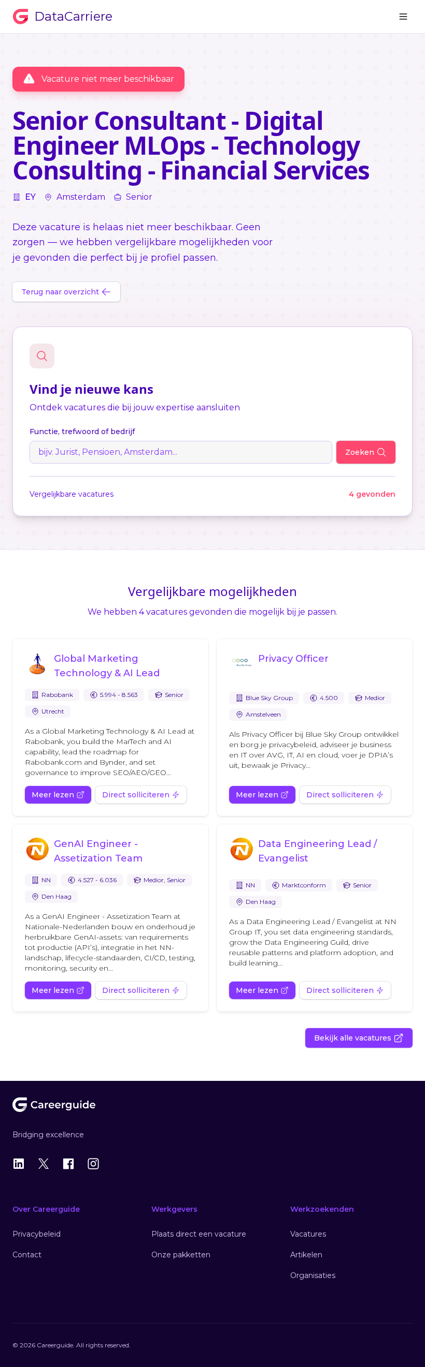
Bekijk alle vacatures (352, 1038)
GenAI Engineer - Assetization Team (98, 851)
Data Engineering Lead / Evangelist (317, 851)
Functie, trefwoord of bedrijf (82, 431)
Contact (26, 1254)
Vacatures (308, 1234)
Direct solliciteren (135, 794)
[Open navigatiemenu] (403, 16)
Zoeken (359, 452)
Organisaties (312, 1275)
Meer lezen (53, 794)
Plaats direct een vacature (198, 1234)
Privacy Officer (293, 658)
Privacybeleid (36, 1234)
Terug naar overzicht (60, 291)
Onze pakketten (180, 1254)
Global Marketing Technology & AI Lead (107, 666)
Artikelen (306, 1254)
